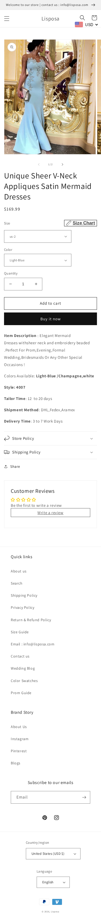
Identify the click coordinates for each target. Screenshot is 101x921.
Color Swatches (24, 680)
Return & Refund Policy (31, 619)
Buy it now (50, 318)
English (48, 882)
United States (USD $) (48, 853)
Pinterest (19, 750)
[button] (7, 18)
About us (19, 571)
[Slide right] (62, 164)
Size (49, 223)
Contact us (20, 656)
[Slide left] (39, 164)
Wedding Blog (23, 668)
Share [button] (15, 466)
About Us (19, 726)
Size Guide (20, 632)
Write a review (50, 512)
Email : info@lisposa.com (32, 644)
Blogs (15, 763)
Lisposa (55, 911)
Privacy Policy (22, 607)
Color (8, 249)
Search (17, 583)
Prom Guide (21, 692)
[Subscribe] (84, 797)
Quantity (11, 273)
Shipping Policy (24, 595)
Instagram (20, 738)
